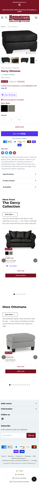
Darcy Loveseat (10, 261)
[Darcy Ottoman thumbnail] (5, 60)
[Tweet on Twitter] (6, 152)
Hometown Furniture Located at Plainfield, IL (15, 460)
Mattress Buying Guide (18, 458)
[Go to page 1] (14, 294)
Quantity (4, 115)
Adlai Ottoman (10, 360)
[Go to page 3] (17, 294)
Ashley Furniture (9, 74)
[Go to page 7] (24, 294)
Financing (27, 456)
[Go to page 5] (21, 294)
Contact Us (19, 456)
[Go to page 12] (29, 384)
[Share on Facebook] (2, 152)
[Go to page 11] (27, 384)
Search (3, 456)
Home (3, 27)
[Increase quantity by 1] (19, 120)
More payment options (19, 138)
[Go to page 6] (23, 294)
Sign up (31, 435)
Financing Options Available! (13, 100)
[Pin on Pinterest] (14, 152)
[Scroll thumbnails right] (36, 60)
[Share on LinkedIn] (10, 152)
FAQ (34, 456)
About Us (11, 456)
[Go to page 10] (25, 384)
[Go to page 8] (22, 384)
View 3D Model (10, 95)
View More (9, 214)
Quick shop (20, 271)
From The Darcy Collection (10, 68)
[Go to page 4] (19, 294)
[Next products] (35, 260)
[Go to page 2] (15, 294)
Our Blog (34, 460)
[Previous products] (4, 260)
